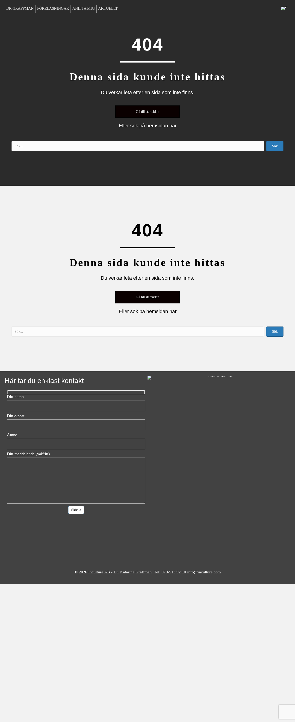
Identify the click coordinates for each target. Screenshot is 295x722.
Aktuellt (108, 8)
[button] (274, 146)
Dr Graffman (20, 8)
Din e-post (15, 415)
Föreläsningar (53, 8)
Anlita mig (83, 8)
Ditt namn (15, 396)
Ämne (12, 434)
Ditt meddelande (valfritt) (28, 454)
